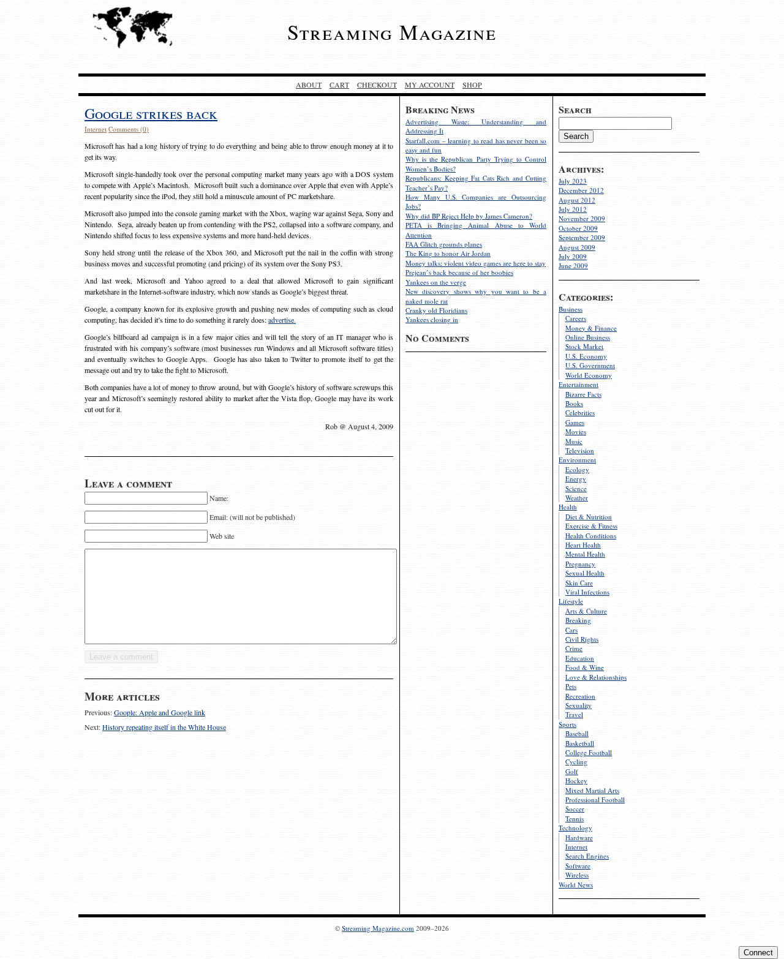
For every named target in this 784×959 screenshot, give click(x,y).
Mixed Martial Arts (592, 790)
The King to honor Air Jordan (448, 253)
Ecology (577, 469)
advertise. (282, 320)
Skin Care (579, 582)
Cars (571, 629)
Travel (574, 714)
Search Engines (587, 855)
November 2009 (582, 218)
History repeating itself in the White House (164, 727)
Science (576, 488)
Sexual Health (585, 572)
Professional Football (595, 799)
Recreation (580, 696)
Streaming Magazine (392, 32)
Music (573, 441)
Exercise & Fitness (591, 525)
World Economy (588, 375)
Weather (576, 497)
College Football (588, 752)
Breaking (578, 620)
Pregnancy (580, 563)
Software (577, 865)
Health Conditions (590, 535)
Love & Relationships (596, 677)
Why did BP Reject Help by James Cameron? (468, 215)
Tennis (574, 818)
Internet (576, 846)
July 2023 (573, 181)
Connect (758, 952)
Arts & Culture (586, 610)
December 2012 (581, 190)
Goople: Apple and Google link (159, 712)
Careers (575, 318)
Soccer (574, 808)
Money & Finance (591, 328)
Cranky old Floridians (436, 310)
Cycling (576, 761)
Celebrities (580, 412)
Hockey (576, 780)
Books (574, 403)
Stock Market (584, 346)
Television (579, 450)
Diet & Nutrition (588, 516)
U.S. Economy (586, 356)
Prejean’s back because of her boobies (459, 272)
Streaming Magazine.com (378, 928)
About (309, 84)
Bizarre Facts (583, 394)
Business (570, 309)
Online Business (587, 337)
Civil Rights (581, 639)
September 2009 (582, 237)
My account (429, 84)
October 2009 (578, 228)
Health (568, 506)
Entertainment (578, 384)
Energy (575, 478)
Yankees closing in (431, 319)
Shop (472, 84)
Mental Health (585, 553)
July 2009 (573, 256)
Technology (575, 827)
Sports (567, 724)
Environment (577, 459)
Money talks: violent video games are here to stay (475, 263)
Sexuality (578, 705)
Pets (570, 686)
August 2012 (577, 200)
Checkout (377, 84)
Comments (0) (128, 129)
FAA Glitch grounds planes (443, 244)
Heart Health (583, 544)
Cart (339, 84)
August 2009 (577, 247)
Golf (571, 771)
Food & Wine (584, 667)
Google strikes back (151, 113)
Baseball (577, 733)
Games (574, 422)
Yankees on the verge (435, 282)
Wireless (577, 874)
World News (576, 884)
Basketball (579, 743)
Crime (573, 648)
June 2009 (573, 265)
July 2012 (573, 209)
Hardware (579, 837)
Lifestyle (571, 601)
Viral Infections (587, 591)
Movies (575, 431)
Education (579, 658)
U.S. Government (590, 365)
